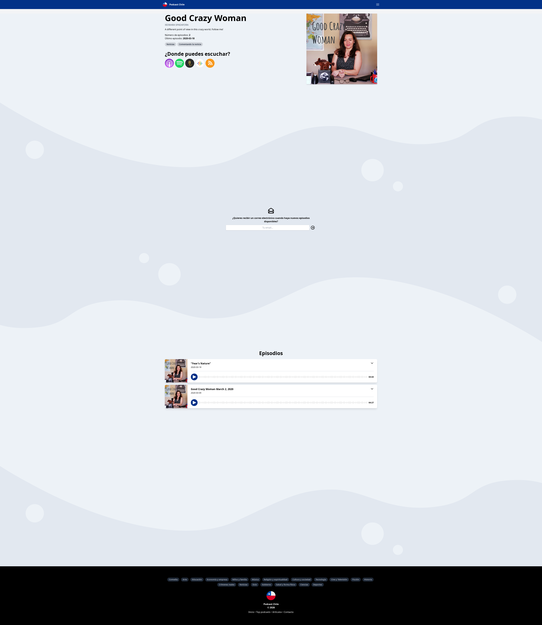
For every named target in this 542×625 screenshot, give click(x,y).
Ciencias (304, 584)
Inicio (251, 612)
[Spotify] (179, 63)
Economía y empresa (217, 579)
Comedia (173, 579)
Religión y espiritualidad (275, 579)
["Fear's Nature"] (176, 371)
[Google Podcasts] (200, 63)
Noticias (170, 44)
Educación (197, 579)
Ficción (355, 579)
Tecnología (321, 579)
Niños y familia (239, 579)
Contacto (289, 612)
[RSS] (210, 63)
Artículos (277, 612)
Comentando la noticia (190, 44)
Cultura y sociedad (301, 579)
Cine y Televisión (339, 579)
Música (255, 579)
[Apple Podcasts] (169, 63)
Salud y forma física (285, 584)
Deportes (317, 584)
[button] (377, 4)
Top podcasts (263, 612)
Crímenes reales (226, 584)
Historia (368, 579)
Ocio (255, 584)
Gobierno (266, 584)
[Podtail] (190, 63)
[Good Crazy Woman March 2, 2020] (176, 396)
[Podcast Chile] (271, 595)
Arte (185, 579)
